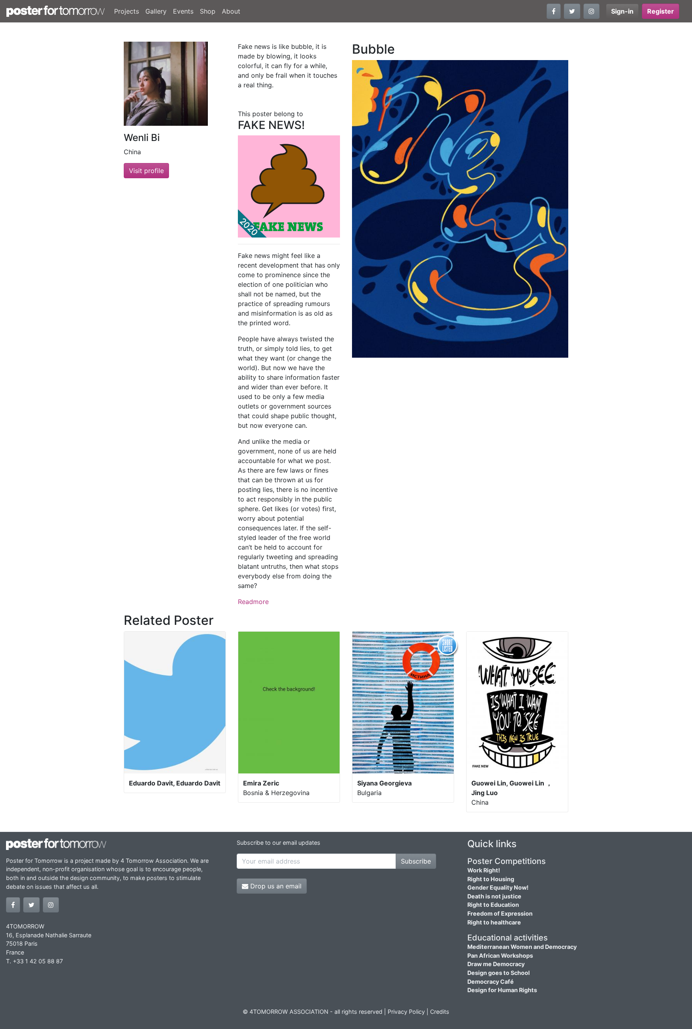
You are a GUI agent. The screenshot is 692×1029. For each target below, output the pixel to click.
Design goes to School (498, 972)
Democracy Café (490, 981)
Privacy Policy (406, 1011)
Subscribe (416, 861)
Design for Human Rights (502, 990)
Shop (207, 11)
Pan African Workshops (500, 955)
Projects (126, 11)
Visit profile (146, 171)
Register (660, 11)
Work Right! (483, 870)
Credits (439, 1011)
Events (183, 11)
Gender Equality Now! (498, 887)
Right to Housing (490, 879)
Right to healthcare (494, 922)
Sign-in (622, 11)
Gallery (156, 11)
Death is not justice (494, 896)
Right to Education (493, 904)
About (231, 11)
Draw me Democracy (496, 964)
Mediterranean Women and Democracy (522, 946)
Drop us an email (275, 886)
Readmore (253, 602)
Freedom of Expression (500, 913)
